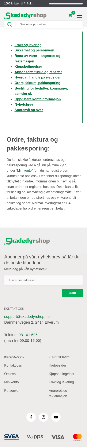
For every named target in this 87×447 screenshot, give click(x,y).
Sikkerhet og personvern (34, 50)
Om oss (10, 374)
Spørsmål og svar (29, 110)
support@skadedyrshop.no (27, 317)
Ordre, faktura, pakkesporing (37, 83)
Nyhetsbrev (24, 104)
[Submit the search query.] (11, 24)
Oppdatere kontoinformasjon (38, 99)
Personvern (13, 390)
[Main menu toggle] (78, 15)
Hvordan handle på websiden (38, 77)
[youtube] (56, 417)
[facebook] (31, 417)
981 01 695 (28, 335)
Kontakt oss (13, 365)
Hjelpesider (57, 365)
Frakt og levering (28, 45)
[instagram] (43, 417)
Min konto (24, 170)
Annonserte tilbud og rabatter (38, 72)
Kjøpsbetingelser (61, 374)
